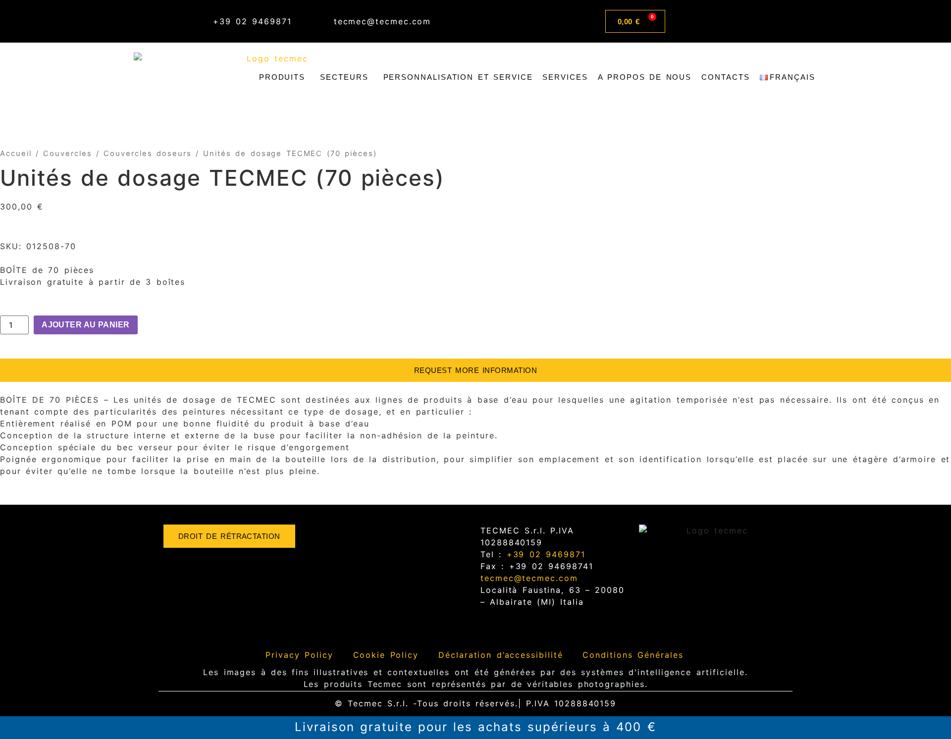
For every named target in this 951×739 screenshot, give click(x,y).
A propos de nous (644, 77)
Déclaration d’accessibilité (500, 655)
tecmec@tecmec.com (529, 578)
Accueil (15, 153)
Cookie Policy (386, 655)
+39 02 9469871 (543, 554)
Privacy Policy (299, 655)
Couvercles (67, 153)
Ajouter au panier (86, 324)
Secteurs (344, 77)
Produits (282, 77)
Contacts (725, 77)
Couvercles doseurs (147, 153)
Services (564, 77)
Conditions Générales (632, 655)
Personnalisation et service (458, 77)
